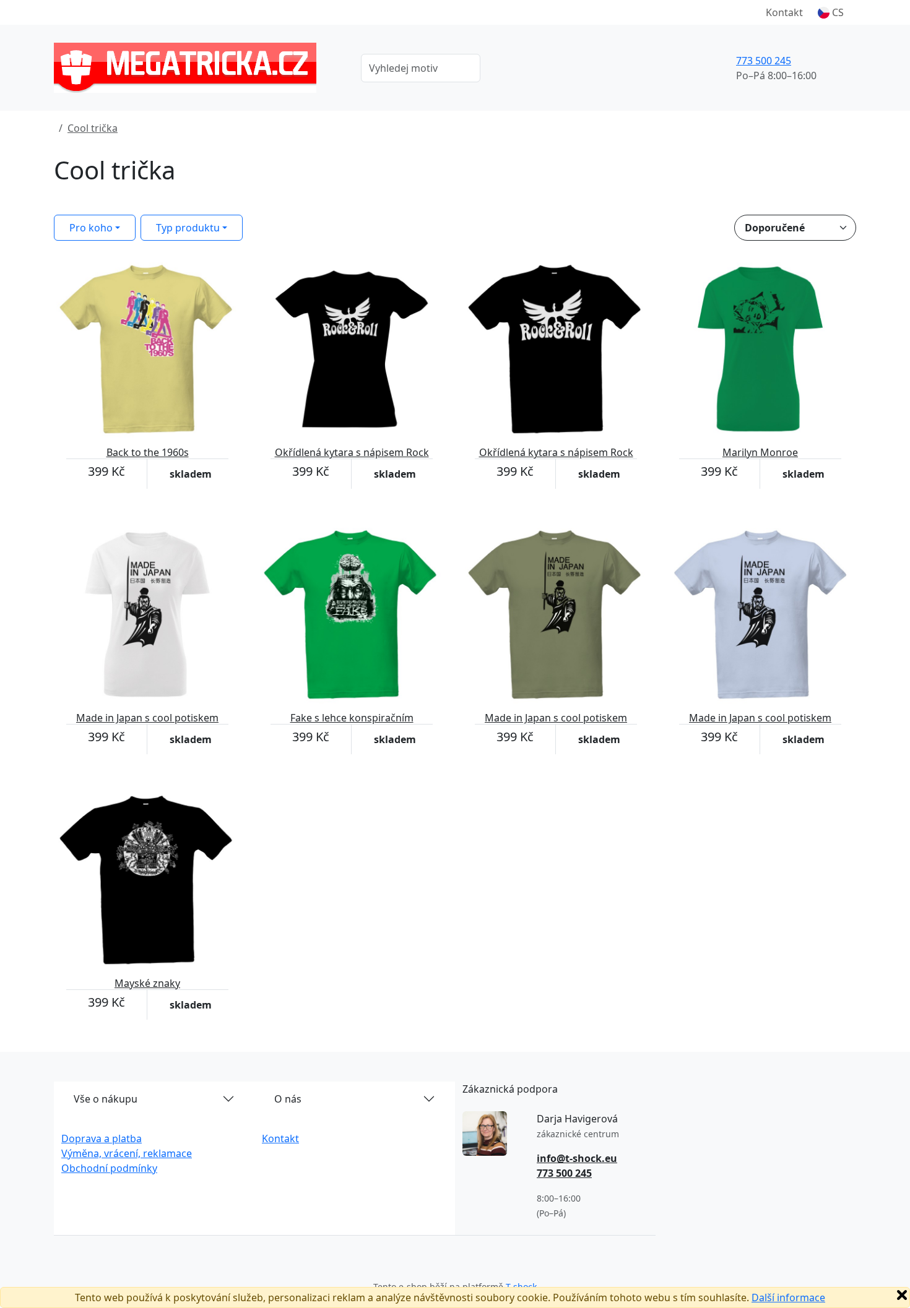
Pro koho (91, 227)
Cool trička (92, 128)
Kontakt (784, 12)
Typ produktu (188, 227)
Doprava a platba (101, 1138)
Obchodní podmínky (109, 1168)
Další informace (788, 1297)
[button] (831, 12)
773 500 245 (763, 60)
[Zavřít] (902, 1295)
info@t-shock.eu (577, 1158)
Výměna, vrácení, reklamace (126, 1153)
